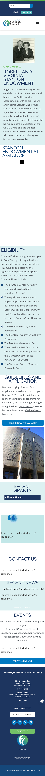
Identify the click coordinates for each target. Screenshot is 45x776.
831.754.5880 (22, 700)
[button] (42, 701)
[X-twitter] (25, 722)
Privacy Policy (22, 749)
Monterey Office (22, 681)
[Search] (31, 6)
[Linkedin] (30, 722)
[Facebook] (14, 722)
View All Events (22, 661)
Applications (26, 406)
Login (16, 12)
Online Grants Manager (23, 423)
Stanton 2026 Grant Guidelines (19, 395)
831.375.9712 (22, 689)
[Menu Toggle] (37, 23)
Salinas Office (23, 693)
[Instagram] (19, 722)
